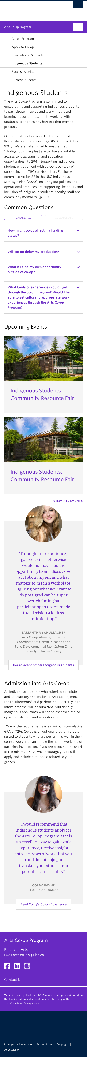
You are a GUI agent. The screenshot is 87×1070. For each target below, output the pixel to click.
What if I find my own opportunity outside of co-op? (34, 269)
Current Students (24, 80)
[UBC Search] (78, 5)
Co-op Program (23, 38)
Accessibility (12, 1049)
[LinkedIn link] (18, 967)
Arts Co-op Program (17, 27)
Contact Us (13, 980)
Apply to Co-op (23, 47)
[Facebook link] (8, 967)
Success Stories (23, 71)
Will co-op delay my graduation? (33, 252)
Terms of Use (44, 1044)
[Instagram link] (28, 967)
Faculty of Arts (16, 950)
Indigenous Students (27, 63)
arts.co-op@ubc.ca (28, 955)
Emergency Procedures (18, 1044)
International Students (28, 55)
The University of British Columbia (31, 9)
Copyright (62, 1044)
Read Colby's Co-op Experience (44, 904)
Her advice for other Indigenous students (43, 665)
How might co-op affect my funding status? (35, 233)
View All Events (68, 501)
